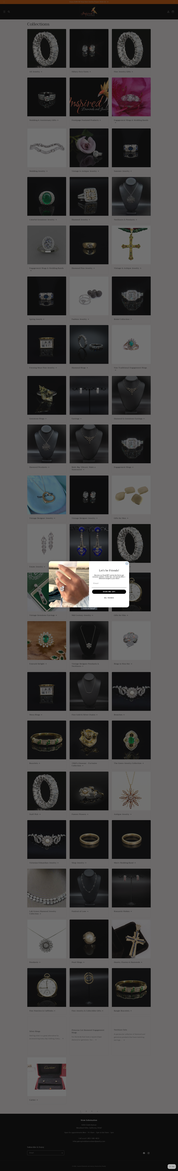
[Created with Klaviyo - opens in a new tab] (89, 608)
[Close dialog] (127, 563)
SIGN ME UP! (109, 592)
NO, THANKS (109, 598)
